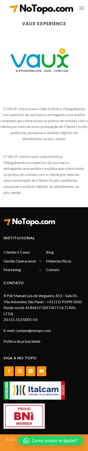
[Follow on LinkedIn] (30, 371)
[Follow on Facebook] (9, 371)
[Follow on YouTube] (41, 371)
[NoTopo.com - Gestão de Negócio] (41, 8)
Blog (50, 252)
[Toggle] (40, 261)
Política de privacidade (22, 341)
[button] (50, 440)
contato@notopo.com (33, 330)
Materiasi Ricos (58, 261)
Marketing (12, 269)
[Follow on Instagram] (19, 371)
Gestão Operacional (20, 261)
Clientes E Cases (17, 252)
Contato (52, 269)
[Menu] (81, 8)
